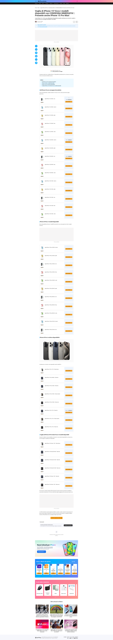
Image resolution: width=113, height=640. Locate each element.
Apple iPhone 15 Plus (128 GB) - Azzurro (51, 247)
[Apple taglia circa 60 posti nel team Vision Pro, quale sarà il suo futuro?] (56, 624)
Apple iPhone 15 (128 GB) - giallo (50, 115)
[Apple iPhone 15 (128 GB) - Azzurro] (42, 107)
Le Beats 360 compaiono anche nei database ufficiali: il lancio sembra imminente (71, 630)
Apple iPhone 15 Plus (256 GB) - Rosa (51, 304)
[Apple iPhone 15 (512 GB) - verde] (42, 214)
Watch (51, 3)
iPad (40, 3)
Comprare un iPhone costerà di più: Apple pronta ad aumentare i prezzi (70, 615)
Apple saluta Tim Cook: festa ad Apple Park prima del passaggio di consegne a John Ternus (56, 615)
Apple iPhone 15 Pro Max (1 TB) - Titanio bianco (52, 443)
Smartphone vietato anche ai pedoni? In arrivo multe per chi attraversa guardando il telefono (42, 615)
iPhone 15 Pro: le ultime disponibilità (48, 84)
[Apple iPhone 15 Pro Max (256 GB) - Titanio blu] (42, 452)
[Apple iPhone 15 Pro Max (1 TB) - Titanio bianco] (42, 444)
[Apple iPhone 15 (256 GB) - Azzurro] (42, 140)
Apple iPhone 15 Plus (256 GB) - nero (51, 296)
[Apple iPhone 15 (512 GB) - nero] (42, 198)
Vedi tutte (73, 561)
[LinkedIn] (76, 638)
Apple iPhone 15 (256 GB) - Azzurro (50, 139)
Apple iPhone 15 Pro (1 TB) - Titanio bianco (52, 369)
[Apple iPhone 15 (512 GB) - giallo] (42, 189)
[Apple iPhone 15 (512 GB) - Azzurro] (42, 181)
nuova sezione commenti (43, 26)
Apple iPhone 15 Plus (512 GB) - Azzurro (51, 321)
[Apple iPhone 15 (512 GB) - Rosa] (42, 206)
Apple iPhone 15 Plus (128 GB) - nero (51, 263)
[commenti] (74, 22)
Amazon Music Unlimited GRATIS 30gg (39, 570)
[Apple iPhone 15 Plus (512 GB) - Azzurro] (42, 322)
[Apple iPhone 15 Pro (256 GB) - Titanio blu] (42, 378)
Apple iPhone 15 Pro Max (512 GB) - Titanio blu (52, 459)
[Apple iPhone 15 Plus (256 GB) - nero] (42, 297)
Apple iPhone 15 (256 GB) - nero (50, 156)
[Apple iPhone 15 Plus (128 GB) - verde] (42, 281)
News (38, 7)
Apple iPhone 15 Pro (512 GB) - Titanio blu (51, 385)
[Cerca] (37, 1)
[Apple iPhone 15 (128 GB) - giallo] (42, 116)
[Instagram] (71, 638)
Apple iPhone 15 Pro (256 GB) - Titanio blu (51, 377)
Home (36, 7)
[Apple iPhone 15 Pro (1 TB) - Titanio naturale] (42, 419)
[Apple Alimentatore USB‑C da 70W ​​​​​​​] (53, 566)
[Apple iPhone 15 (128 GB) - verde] (42, 132)
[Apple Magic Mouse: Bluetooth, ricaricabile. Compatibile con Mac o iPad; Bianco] (74, 566)
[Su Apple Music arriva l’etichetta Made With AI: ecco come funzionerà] (42, 624)
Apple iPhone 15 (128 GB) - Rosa (50, 123)
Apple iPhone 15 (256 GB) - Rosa (50, 164)
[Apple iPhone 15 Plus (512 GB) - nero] (42, 330)
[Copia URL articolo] (36, 63)
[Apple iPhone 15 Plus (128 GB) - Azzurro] (42, 248)
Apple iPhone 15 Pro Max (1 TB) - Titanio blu (52, 476)
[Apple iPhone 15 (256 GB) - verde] (42, 173)
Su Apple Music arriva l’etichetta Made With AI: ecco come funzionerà (42, 630)
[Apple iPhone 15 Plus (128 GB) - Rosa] (42, 272)
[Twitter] (68, 638)
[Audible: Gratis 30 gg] (46, 566)
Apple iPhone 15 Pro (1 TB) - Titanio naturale (52, 418)
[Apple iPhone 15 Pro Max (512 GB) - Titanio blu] (42, 460)
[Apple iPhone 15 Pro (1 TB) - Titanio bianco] (42, 370)
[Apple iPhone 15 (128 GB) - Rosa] (42, 124)
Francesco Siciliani (40, 21)
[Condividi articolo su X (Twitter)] (36, 49)
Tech (64, 3)
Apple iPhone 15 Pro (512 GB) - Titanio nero (52, 402)
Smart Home (56, 3)
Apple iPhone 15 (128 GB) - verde (50, 131)
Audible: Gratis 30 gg (46, 570)
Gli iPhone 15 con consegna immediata (49, 81)
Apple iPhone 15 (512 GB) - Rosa (50, 205)
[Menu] (35, 1)
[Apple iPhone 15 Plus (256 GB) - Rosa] (42, 305)
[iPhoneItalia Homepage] (42, 1)
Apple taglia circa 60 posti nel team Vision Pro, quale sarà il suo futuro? (56, 630)
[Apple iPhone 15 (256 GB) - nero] (42, 157)
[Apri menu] (46, 1)
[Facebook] (67, 638)
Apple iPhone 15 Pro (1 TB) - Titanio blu (51, 410)
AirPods (46, 3)
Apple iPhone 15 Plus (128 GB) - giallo (51, 255)
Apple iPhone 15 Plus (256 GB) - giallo (51, 288)
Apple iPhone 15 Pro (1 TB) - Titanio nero (51, 426)
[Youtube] (70, 638)
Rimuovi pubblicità (56, 508)
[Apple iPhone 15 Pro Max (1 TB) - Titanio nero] (42, 485)
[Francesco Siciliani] (36, 22)
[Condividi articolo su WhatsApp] (36, 59)
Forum (61, 3)
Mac (43, 3)
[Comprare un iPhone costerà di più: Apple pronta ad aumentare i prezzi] (70, 609)
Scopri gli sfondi (41, 551)
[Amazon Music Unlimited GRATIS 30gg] (39, 566)
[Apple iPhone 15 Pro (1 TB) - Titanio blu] (42, 411)
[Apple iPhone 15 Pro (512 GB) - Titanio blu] (42, 386)
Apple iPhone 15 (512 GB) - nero (50, 197)
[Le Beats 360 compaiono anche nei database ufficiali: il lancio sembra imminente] (70, 624)
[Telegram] (74, 638)
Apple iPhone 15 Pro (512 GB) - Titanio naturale (52, 393)
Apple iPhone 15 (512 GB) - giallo (50, 189)
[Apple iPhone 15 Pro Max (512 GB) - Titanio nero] (42, 468)
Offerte (67, 3)
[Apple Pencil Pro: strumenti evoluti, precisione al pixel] (60, 566)
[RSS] (77, 638)
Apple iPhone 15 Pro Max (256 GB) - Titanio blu (52, 451)
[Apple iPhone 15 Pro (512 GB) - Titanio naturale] (42, 394)
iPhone (36, 3)
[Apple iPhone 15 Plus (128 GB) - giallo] (42, 256)
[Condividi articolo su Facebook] (36, 46)
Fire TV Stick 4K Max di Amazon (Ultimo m (67, 570)
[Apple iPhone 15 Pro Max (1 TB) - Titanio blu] (42, 477)
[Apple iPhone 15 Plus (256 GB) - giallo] (42, 289)
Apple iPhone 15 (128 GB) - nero (50, 98)
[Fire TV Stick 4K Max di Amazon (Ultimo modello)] (67, 566)
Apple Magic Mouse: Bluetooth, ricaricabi (74, 570)
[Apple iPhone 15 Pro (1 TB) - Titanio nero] (42, 427)
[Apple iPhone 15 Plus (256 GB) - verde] (42, 313)
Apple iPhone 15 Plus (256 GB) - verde (51, 313)
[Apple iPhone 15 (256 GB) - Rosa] (42, 165)
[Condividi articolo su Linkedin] (36, 53)
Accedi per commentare (68, 525)
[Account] (77, 1)
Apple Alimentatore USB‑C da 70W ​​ (53, 570)
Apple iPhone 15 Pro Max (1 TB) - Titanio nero (52, 484)
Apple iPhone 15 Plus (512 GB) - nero (51, 329)
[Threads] (73, 638)
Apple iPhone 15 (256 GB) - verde (50, 172)
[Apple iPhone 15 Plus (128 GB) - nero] (42, 264)
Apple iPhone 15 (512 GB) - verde (50, 213)
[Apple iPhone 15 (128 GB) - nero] (42, 99)
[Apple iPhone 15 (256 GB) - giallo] (42, 148)
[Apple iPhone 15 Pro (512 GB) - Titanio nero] (42, 402)
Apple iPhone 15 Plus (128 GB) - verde (51, 280)
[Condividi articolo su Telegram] (36, 56)
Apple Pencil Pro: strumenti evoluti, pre (60, 570)
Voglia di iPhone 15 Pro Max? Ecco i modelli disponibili (51, 85)
